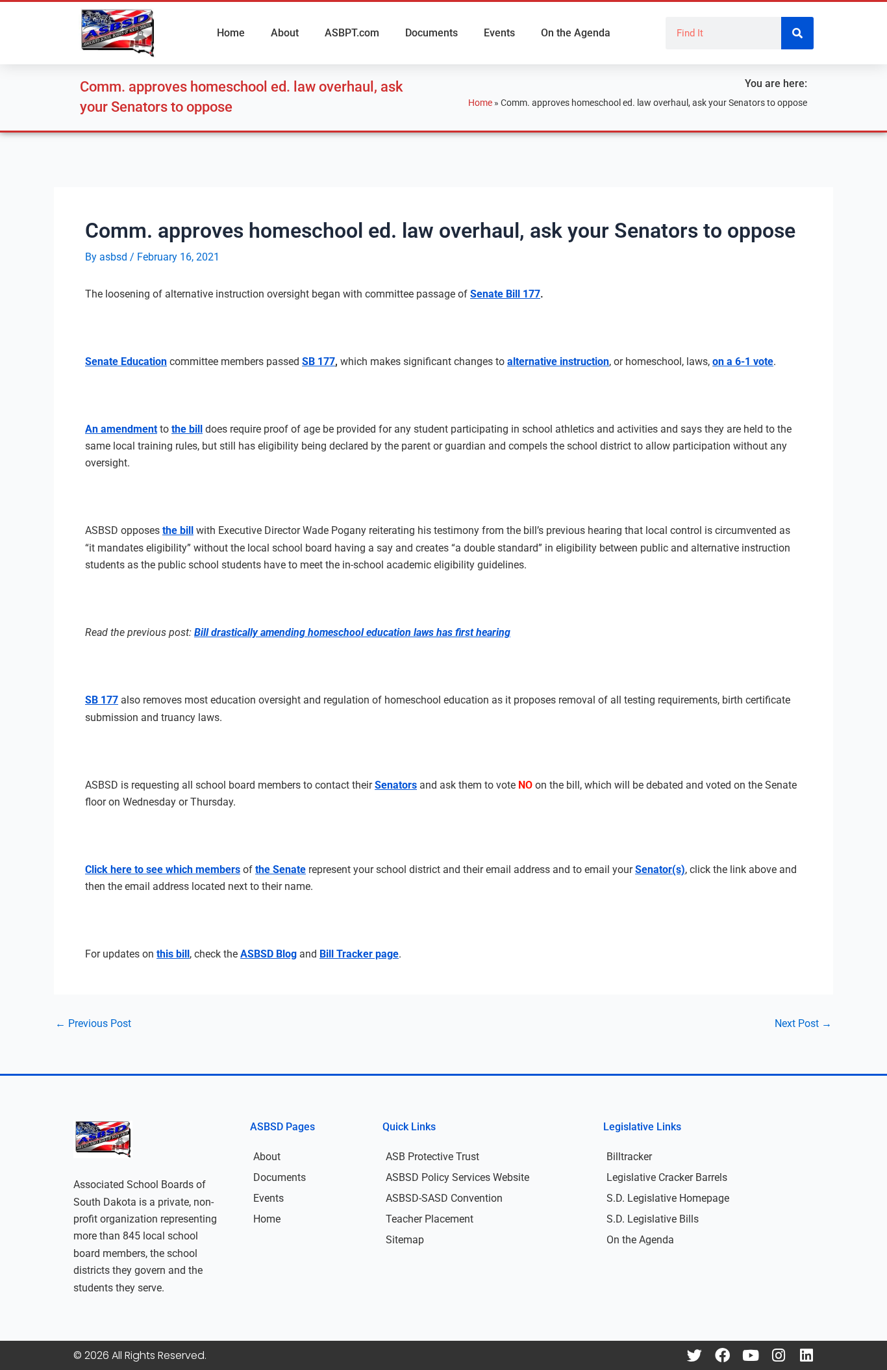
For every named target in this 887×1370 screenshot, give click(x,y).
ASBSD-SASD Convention (444, 1198)
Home (231, 33)
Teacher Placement (429, 1219)
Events (499, 33)
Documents (431, 33)
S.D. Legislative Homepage (667, 1198)
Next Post (803, 1024)
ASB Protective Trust (432, 1156)
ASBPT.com (352, 33)
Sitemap (405, 1240)
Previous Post (93, 1024)
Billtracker (629, 1156)
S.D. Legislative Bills (652, 1219)
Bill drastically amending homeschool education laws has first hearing (352, 632)
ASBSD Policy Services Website (457, 1177)
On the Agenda (575, 33)
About (285, 33)
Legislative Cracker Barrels (666, 1177)
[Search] (797, 33)
